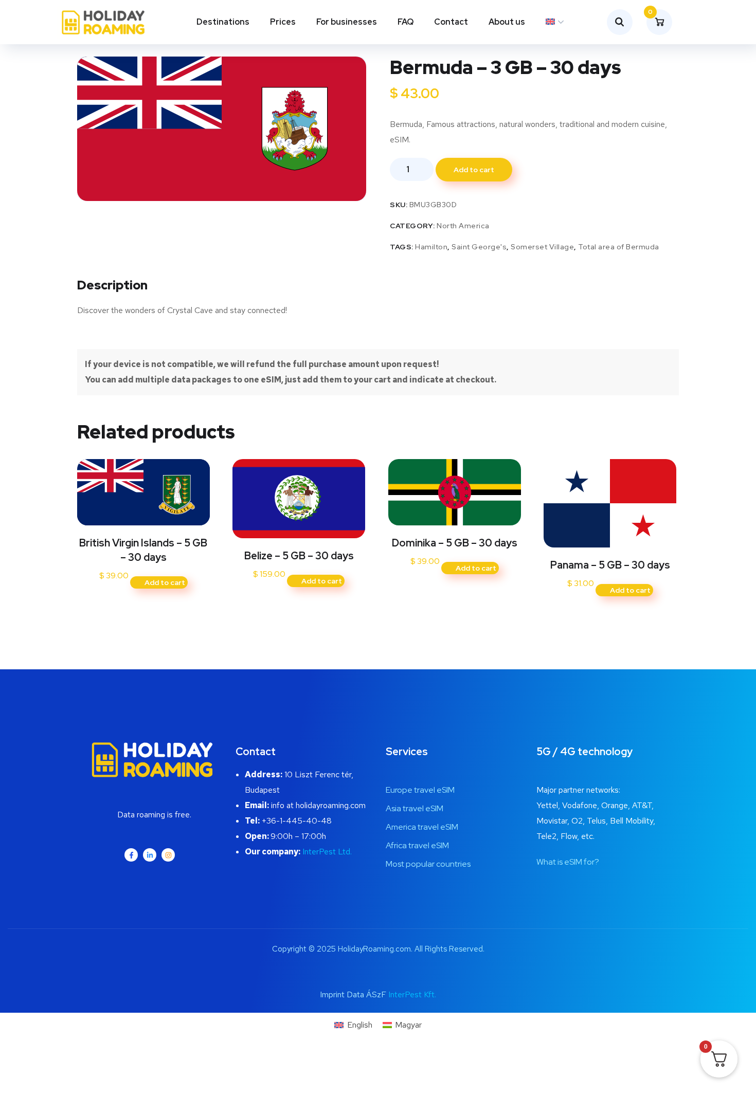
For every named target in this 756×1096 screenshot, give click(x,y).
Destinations (222, 21)
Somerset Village (542, 246)
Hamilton (431, 246)
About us (507, 21)
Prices (283, 21)
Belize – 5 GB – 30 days (299, 555)
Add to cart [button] (165, 582)
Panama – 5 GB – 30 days (610, 565)
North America (463, 225)
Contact (451, 21)
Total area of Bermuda (618, 246)
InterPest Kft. (412, 994)
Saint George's (479, 246)
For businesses (346, 21)
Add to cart (474, 169)
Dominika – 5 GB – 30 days (454, 543)
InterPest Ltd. (327, 851)
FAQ (405, 21)
